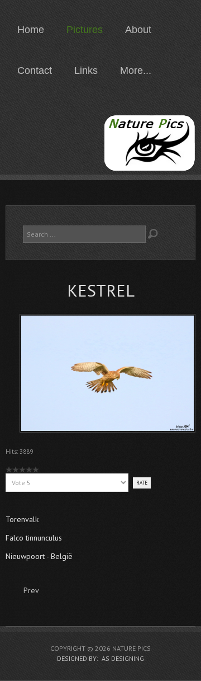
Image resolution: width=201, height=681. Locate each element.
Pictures (84, 29)
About (138, 29)
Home (30, 29)
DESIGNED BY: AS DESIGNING (100, 658)
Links (86, 70)
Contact (34, 70)
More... (135, 70)
